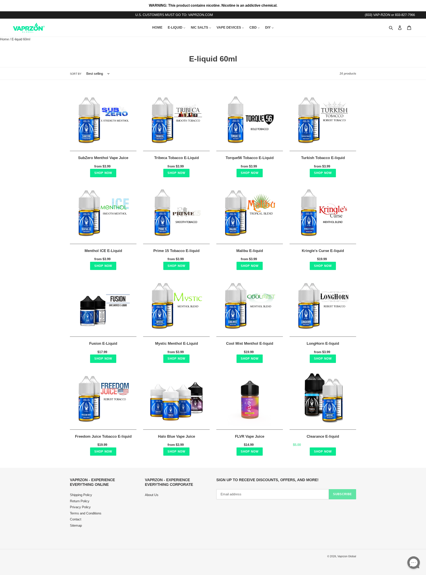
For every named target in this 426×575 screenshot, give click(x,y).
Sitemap (76, 525)
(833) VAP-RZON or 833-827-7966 (390, 15)
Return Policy (79, 501)
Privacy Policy (80, 507)
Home (4, 39)
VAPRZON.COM (200, 15)
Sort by (75, 73)
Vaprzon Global (346, 556)
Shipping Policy (81, 495)
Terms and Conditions (85, 513)
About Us (151, 495)
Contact (75, 519)
